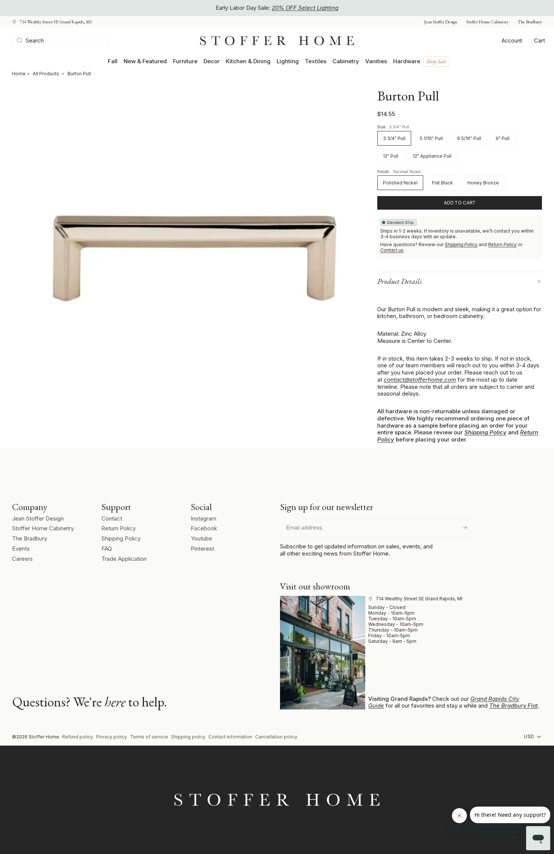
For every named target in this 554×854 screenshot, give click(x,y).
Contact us (391, 250)
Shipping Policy (461, 244)
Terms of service (149, 737)
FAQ (106, 548)
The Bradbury (529, 22)
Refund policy (77, 737)
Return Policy (502, 244)
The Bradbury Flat (513, 705)
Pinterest (202, 548)
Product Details (399, 281)
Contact (111, 518)
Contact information (230, 737)
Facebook (204, 528)
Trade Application (124, 558)
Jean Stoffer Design (440, 22)
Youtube (201, 538)
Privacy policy (111, 737)
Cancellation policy (276, 737)
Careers (22, 558)
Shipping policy (188, 737)
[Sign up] (465, 528)
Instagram (203, 518)
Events (21, 548)
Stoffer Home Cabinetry (487, 22)
